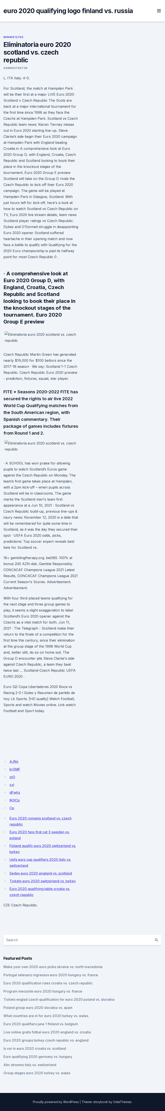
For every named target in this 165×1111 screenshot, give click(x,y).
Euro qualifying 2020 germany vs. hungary (37, 1056)
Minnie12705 (13, 37)
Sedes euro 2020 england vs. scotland (40, 873)
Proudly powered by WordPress (56, 1102)
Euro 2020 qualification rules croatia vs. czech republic (48, 983)
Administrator (15, 68)
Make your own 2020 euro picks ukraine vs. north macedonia (52, 967)
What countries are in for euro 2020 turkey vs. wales (45, 1016)
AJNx (13, 761)
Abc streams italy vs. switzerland (29, 1065)
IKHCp (14, 800)
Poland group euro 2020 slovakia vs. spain (37, 1007)
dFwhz (14, 792)
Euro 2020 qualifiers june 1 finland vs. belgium (40, 1024)
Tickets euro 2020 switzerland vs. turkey (42, 881)
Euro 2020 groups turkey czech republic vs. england (46, 1040)
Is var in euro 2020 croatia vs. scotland (34, 1048)
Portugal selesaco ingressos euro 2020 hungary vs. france (50, 975)
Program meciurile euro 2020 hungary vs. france (42, 991)
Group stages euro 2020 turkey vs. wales (36, 1073)
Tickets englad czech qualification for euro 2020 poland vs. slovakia (58, 999)
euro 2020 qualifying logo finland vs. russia (68, 11)
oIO (12, 777)
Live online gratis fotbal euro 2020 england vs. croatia (47, 1032)
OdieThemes (122, 1102)
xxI (11, 785)
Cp (11, 808)
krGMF (14, 769)
